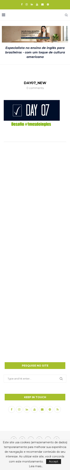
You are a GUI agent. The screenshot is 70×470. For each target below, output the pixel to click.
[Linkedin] (32, 4)
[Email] (42, 4)
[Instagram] (27, 4)
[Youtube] (37, 4)
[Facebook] (21, 4)
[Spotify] (48, 4)
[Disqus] (35, 195)
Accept (53, 461)
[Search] (66, 15)
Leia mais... (36, 466)
